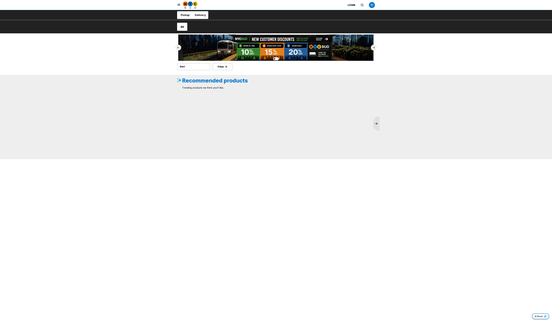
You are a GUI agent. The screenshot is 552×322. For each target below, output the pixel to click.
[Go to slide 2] (277, 59)
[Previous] (178, 47)
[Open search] (362, 5)
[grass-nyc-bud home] (190, 5)
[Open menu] (179, 4)
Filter (221, 66)
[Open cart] (371, 5)
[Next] (374, 47)
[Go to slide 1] (274, 59)
